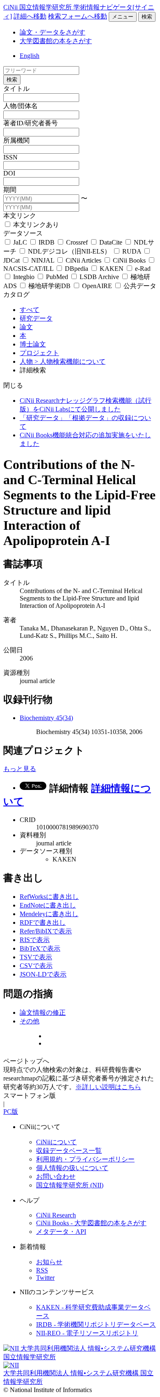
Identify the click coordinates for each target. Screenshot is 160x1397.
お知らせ (49, 1261)
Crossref (76, 242)
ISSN (10, 157)
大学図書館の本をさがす (56, 40)
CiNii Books (129, 260)
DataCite (111, 242)
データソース (23, 233)
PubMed (57, 276)
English (29, 55)
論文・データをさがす (52, 32)
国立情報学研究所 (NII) (69, 1185)
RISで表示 (35, 939)
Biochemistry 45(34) (46, 717)
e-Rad (142, 268)
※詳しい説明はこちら (108, 1086)
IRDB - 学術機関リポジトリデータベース (96, 1324)
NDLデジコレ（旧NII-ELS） (69, 251)
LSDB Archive (99, 276)
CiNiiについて (56, 1141)
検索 (147, 17)
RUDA (132, 251)
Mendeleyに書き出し (49, 913)
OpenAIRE (97, 285)
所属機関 (16, 140)
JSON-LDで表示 (43, 974)
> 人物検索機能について (69, 361)
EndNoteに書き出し (48, 905)
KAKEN (111, 268)
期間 (9, 189)
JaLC (20, 242)
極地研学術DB (49, 285)
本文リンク (19, 215)
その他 (29, 1021)
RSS (42, 1270)
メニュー (122, 17)
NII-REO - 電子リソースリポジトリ (87, 1333)
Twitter (45, 1277)
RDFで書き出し (43, 922)
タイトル (16, 88)
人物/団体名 (20, 105)
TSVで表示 (36, 957)
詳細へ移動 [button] (30, 16)
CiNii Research (56, 1215)
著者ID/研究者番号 (30, 123)
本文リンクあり (35, 224)
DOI (9, 173)
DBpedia (76, 268)
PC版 (10, 1111)
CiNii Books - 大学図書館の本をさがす (91, 1222)
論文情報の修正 (43, 1012)
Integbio (23, 276)
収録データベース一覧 (69, 1150)
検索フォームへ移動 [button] (77, 16)
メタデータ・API (61, 1231)
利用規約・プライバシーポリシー (85, 1159)
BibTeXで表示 (40, 948)
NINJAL (43, 260)
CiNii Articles (83, 260)
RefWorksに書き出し (49, 896)
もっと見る (19, 768)
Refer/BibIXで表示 (46, 931)
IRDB (46, 242)
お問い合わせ (55, 1176)
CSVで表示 (36, 965)
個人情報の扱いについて (72, 1167)
